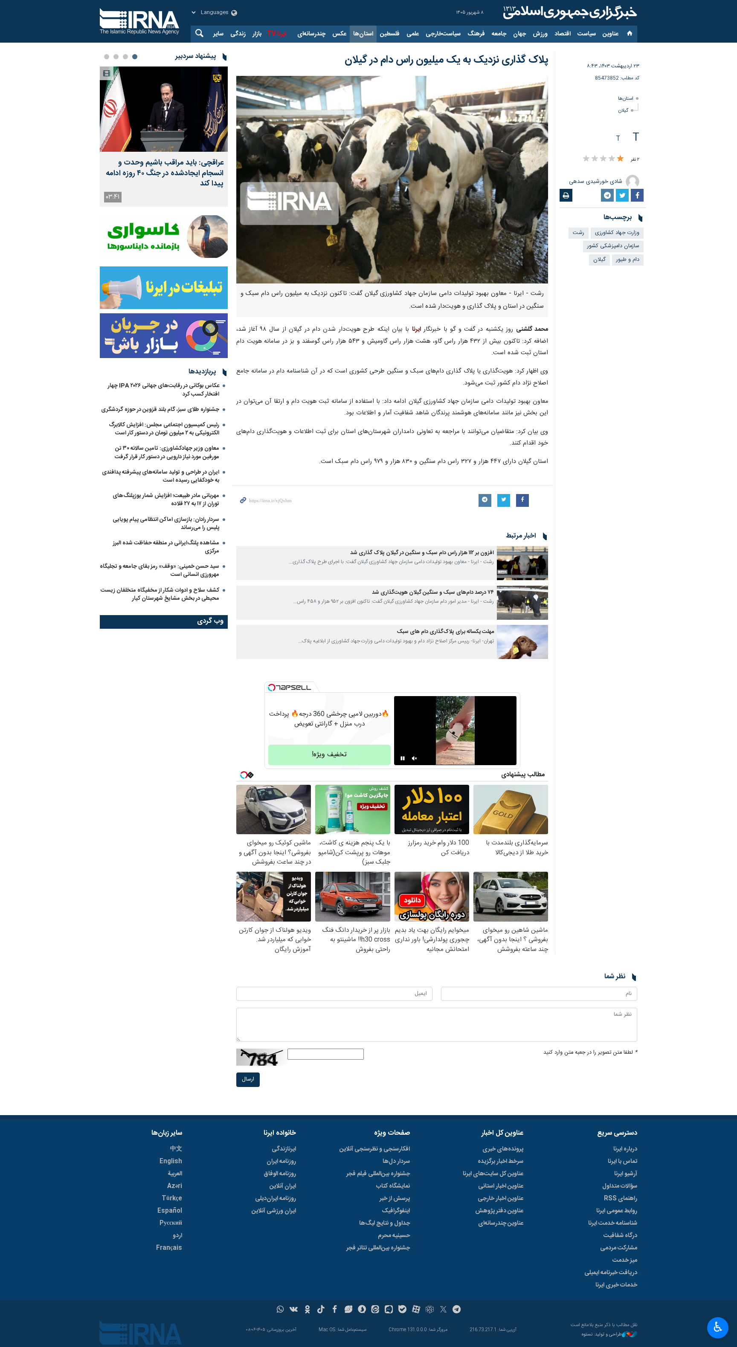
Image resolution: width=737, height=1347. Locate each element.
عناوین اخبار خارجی (500, 1199)
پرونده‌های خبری (502, 1149)
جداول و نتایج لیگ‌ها (384, 1223)
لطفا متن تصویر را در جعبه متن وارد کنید (590, 1053)
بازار (256, 34)
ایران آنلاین (283, 1186)
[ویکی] (293, 1310)
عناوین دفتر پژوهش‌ (499, 1211)
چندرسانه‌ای (311, 34)
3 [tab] (116, 56)
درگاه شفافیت (620, 1236)
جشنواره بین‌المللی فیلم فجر (378, 1174)
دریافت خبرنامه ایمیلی (610, 1273)
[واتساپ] (280, 1310)
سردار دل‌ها (396, 1161)
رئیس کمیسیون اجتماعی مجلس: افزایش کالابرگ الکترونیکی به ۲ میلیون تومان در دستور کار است (164, 429)
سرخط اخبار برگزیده (500, 1161)
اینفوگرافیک (396, 1211)
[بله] (402, 1310)
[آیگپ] (389, 1310)
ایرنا (569, 12)
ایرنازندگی (284, 1149)
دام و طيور (627, 259)
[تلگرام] (457, 1310)
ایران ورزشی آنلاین (274, 1211)
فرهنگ (476, 34)
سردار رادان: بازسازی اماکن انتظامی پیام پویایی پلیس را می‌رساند (166, 523)
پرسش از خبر (395, 1199)
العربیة (175, 1174)
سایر (218, 34)
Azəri (174, 1186)
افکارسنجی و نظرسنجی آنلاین (374, 1149)
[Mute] (414, 758)
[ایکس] (443, 1310)
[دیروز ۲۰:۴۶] (164, 109)
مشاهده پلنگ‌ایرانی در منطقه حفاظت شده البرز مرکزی (166, 547)
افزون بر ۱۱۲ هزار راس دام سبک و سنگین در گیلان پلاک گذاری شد (422, 553)
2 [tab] (125, 56)
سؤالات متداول (619, 1186)
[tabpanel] (164, 136)
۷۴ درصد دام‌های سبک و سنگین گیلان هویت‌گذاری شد (433, 592)
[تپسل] (271, 687)
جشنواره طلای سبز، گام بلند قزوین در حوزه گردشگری (160, 409)
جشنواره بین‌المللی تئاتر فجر (378, 1248)
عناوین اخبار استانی (500, 1186)
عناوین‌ (610, 34)
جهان (519, 34)
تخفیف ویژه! (329, 754)
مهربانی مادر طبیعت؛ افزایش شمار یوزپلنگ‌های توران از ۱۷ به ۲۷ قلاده (166, 500)
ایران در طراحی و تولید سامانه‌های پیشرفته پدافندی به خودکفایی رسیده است (160, 476)
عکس (339, 34)
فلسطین (390, 34)
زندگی (238, 34)
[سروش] (362, 1310)
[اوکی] (307, 1310)
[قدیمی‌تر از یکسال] (522, 563)
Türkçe (172, 1199)
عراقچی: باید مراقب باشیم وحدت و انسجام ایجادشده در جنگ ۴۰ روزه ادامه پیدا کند (164, 173)
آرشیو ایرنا (625, 1174)
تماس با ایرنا (622, 1161)
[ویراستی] (348, 1310)
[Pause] (403, 758)
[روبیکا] (429, 1310)
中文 (176, 1149)
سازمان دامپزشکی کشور (613, 246)
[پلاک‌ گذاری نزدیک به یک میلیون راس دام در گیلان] (392, 179)
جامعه (499, 34)
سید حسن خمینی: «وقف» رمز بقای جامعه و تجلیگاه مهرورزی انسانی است (159, 570)
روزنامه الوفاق (280, 1174)
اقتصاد (562, 34)
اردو (177, 1236)
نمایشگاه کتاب (393, 1186)
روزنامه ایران (281, 1161)
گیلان (623, 111)
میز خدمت (624, 1260)
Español (169, 1211)
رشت (578, 232)
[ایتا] (375, 1310)
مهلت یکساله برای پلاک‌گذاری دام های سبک (445, 631)
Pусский (171, 1223)
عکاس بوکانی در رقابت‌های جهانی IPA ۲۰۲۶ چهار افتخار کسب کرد (163, 390)
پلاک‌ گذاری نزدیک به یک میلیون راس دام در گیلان (446, 60)
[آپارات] (416, 1310)
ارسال (248, 1079)
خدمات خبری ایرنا (616, 1285)
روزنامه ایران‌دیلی (275, 1199)
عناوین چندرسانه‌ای (500, 1223)
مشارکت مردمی (618, 1248)
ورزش (540, 34)
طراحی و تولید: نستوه (602, 1334)
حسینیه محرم (394, 1236)
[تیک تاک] (321, 1310)
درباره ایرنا (625, 1149)
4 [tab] (106, 56)
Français (169, 1248)
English (171, 1161)
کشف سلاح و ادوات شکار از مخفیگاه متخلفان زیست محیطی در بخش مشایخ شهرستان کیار (160, 594)
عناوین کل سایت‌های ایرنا (493, 1174)
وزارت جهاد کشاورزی (617, 232)
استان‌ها (363, 34)
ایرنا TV (276, 34)
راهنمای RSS (620, 1199)
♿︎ (718, 1327)
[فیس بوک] (334, 1310)
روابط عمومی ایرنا (616, 1211)
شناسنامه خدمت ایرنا (612, 1223)
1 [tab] (134, 56)
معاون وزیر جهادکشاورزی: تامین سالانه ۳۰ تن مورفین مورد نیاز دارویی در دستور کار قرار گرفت (167, 452)
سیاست (586, 34)
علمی (412, 34)
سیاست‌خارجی (443, 34)
